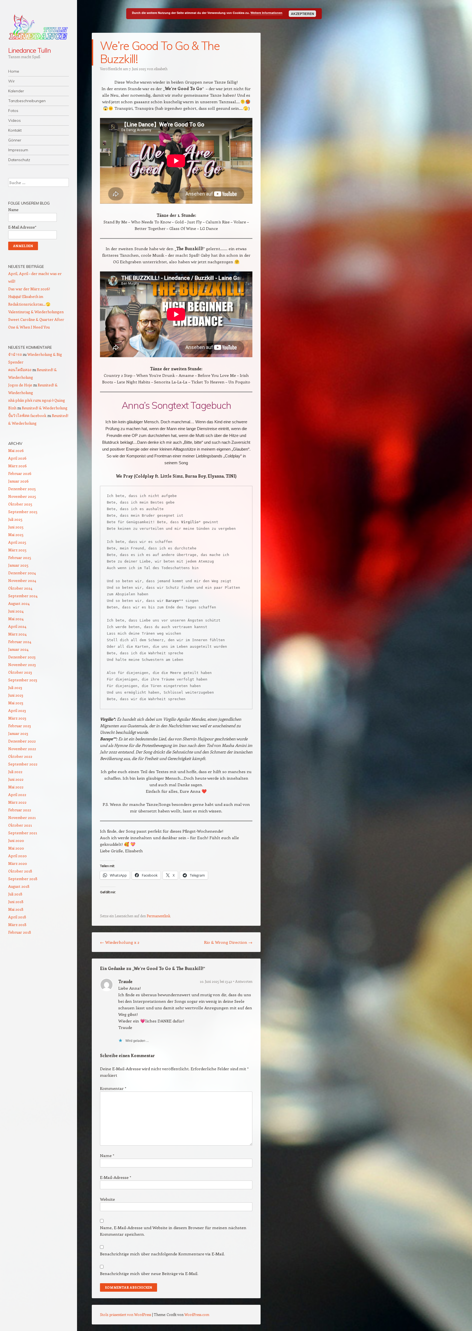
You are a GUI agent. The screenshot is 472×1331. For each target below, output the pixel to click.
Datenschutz (19, 159)
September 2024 (22, 595)
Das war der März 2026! (29, 288)
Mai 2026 (16, 450)
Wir (11, 81)
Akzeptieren (302, 13)
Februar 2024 (19, 641)
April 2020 (17, 855)
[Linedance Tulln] (38, 26)
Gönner (14, 140)
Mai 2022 (15, 786)
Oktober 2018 (20, 871)
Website (107, 1199)
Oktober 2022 (20, 756)
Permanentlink (158, 915)
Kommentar (113, 1088)
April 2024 (17, 626)
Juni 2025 (15, 527)
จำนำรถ (15, 354)
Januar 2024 (18, 649)
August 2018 (19, 886)
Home (13, 71)
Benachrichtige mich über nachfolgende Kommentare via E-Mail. (162, 1253)
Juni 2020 (16, 840)
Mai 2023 (15, 702)
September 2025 (22, 511)
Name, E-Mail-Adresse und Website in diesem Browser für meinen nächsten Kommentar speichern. (173, 1231)
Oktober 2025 (20, 504)
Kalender (16, 90)
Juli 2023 (15, 687)
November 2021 (22, 817)
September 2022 (22, 764)
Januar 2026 (18, 481)
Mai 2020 (16, 848)
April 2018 (17, 916)
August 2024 (19, 603)
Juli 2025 (15, 519)
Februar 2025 (19, 557)
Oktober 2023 (20, 672)
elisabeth (160, 68)
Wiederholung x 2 (119, 942)
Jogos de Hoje (20, 385)
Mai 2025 (15, 534)
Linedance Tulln (29, 50)
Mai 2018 (15, 909)
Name (107, 1155)
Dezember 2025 (22, 488)
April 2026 (17, 458)
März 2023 (17, 718)
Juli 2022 (15, 771)
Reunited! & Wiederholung (44, 407)
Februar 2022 (19, 809)
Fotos (13, 110)
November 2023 (22, 664)
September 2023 (22, 679)
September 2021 (22, 832)
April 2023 (17, 710)
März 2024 (17, 634)
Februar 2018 (19, 932)
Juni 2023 (15, 695)
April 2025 (17, 542)
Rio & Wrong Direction (228, 942)
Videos (14, 120)
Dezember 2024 (22, 572)
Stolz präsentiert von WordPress (125, 1314)
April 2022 (17, 794)
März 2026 (17, 465)
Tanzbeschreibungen (27, 100)
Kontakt (15, 130)
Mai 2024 (15, 618)
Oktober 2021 (20, 825)
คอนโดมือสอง (19, 369)
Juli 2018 (15, 894)
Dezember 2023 (22, 656)
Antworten (243, 981)
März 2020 (17, 863)
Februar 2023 (19, 725)
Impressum (18, 149)
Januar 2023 (18, 733)
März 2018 (17, 924)
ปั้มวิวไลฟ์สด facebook (27, 415)
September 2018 (22, 878)
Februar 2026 (19, 473)
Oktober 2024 (20, 588)
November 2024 (22, 580)
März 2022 (17, 802)
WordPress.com (196, 1314)
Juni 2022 (15, 779)
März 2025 (17, 549)
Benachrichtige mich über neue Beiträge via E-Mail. (149, 1273)
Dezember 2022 (22, 741)
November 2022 (22, 748)
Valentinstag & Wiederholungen (36, 311)
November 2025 (22, 496)
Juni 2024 (15, 611)
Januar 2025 (18, 565)
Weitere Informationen (266, 13)
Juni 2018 (15, 901)
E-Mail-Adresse (115, 1177)
